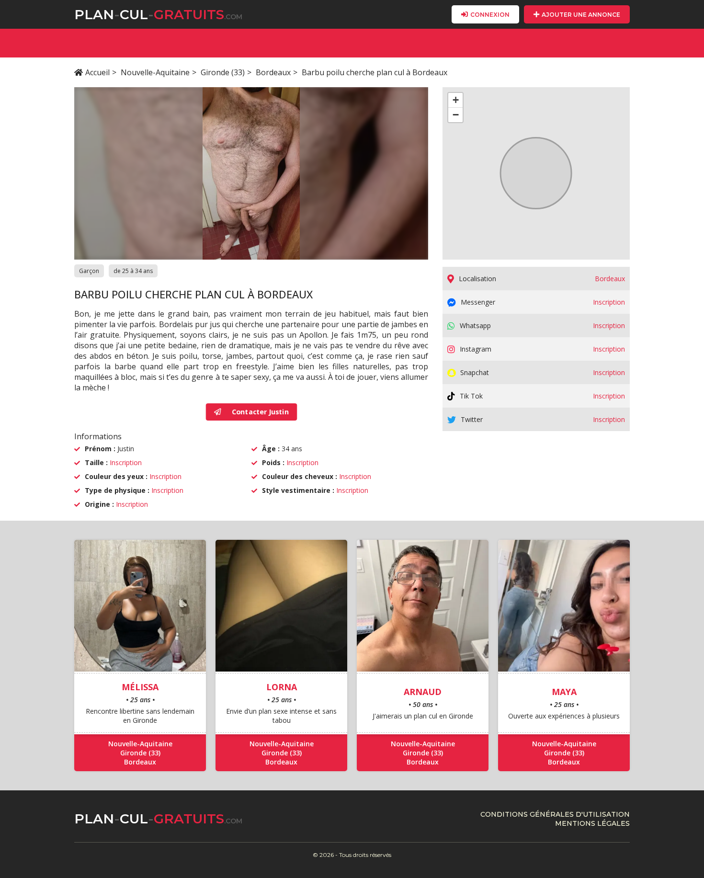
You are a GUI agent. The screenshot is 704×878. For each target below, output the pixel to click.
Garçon (89, 271)
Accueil (97, 72)
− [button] (456, 115)
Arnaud (423, 691)
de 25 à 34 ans (133, 271)
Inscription (126, 462)
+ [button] (456, 100)
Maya (564, 691)
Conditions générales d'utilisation (555, 814)
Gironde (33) (223, 72)
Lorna (281, 687)
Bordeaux (273, 72)
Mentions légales (592, 823)
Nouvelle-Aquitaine (155, 72)
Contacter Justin (260, 412)
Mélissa (140, 687)
